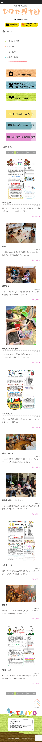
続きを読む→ (36, 216)
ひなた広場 (11, 52)
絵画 (4, 246)
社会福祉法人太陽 (19, 738)
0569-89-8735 (22, 19)
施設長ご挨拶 (12, 57)
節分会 (4, 605)
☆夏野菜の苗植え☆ (10, 349)
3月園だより (7, 670)
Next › (28, 152)
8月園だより (7, 203)
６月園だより (7, 414)
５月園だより (7, 565)
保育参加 (5, 286)
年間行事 (10, 46)
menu (21, 2)
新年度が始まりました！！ (12, 500)
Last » (33, 152)
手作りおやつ (7, 453)
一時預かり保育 (13, 41)
